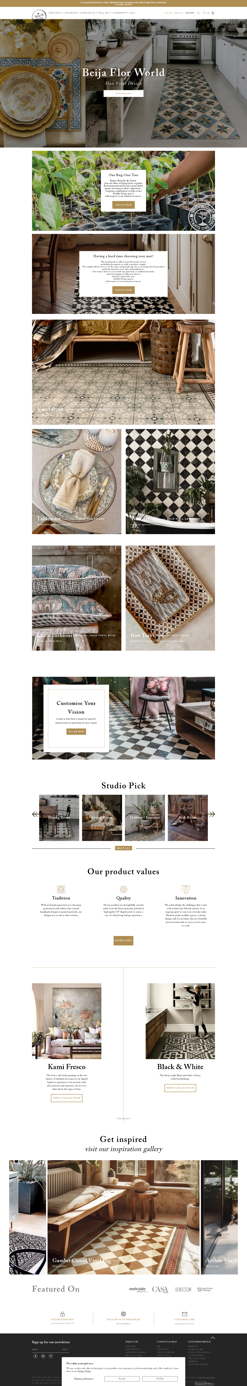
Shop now (136, 1261)
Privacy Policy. (84, 1371)
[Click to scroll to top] (213, 1338)
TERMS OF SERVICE (165, 1352)
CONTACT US (163, 1349)
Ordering (193, 1361)
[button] (36, 814)
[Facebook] (35, 1356)
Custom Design (196, 1355)
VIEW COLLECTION (67, 1098)
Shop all (123, 848)
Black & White (180, 1067)
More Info (123, 941)
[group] (59, 818)
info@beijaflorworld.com (184, 1324)
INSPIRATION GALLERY (136, 1352)
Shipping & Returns (198, 1364)
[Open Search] (198, 13)
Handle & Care (195, 1349)
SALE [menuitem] (132, 13)
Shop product (59, 1266)
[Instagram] (43, 1356)
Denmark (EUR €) (203, 1384)
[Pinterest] (51, 1356)
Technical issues (197, 1358)
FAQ (158, 1346)
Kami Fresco (67, 1067)
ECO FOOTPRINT (133, 1349)
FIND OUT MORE (123, 205)
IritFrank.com (200, 1382)
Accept (121, 1379)
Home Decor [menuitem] (87, 13)
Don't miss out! (123, 94)
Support (190, 13)
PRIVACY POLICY (164, 1355)
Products (193, 1346)
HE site (169, 13)
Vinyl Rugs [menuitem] (55, 13)
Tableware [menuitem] (70, 13)
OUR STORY (131, 1346)
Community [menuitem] (119, 13)
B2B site (179, 13)
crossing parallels (206, 1377)
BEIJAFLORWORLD (123, 1324)
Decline (160, 1379)
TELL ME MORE (76, 731)
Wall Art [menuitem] (103, 13)
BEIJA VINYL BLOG (134, 1355)
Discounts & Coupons (199, 1352)
